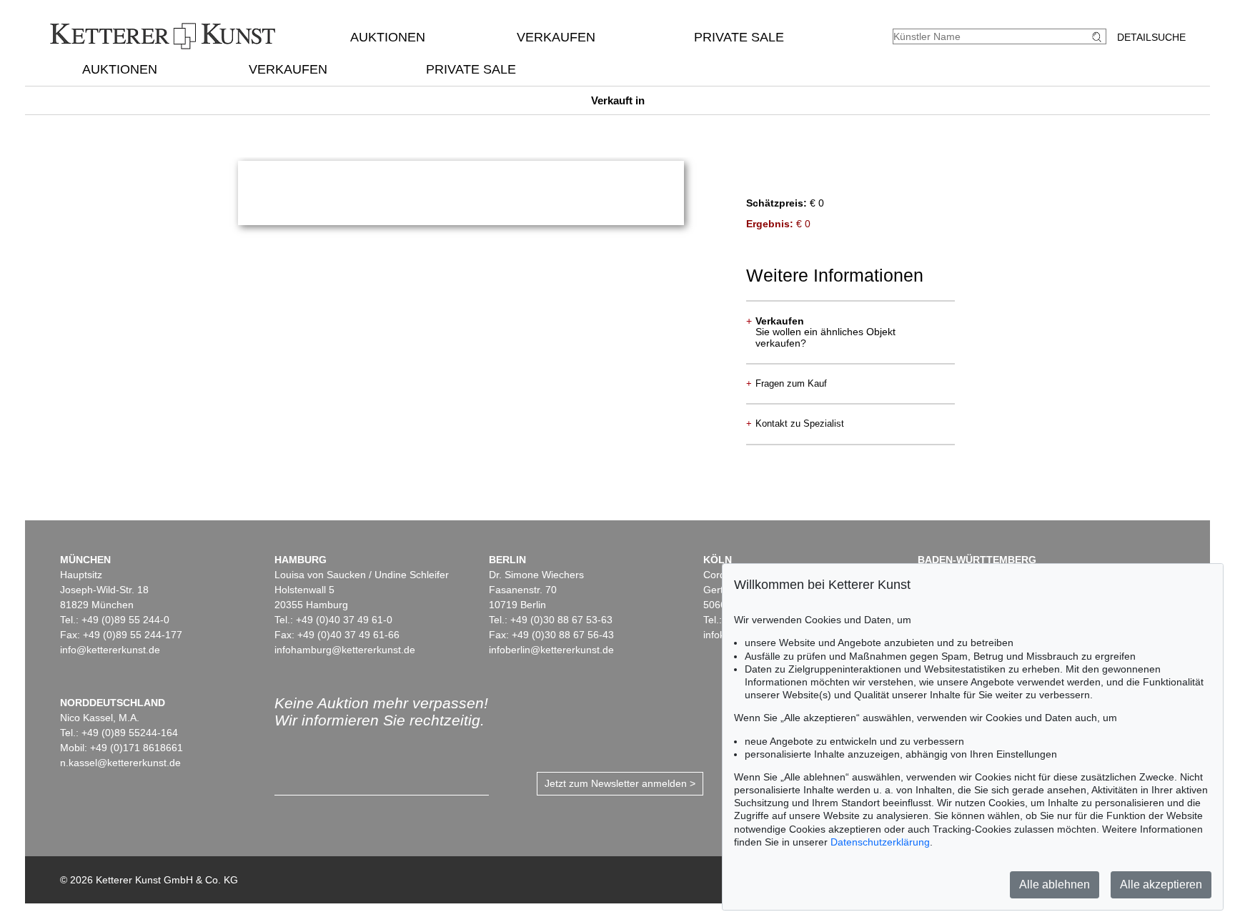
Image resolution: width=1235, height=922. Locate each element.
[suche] (1098, 36)
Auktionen (387, 37)
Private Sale (739, 37)
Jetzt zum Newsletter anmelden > (620, 783)
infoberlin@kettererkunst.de (551, 649)
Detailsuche (1151, 37)
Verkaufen (556, 37)
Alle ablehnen (1054, 884)
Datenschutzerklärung (880, 842)
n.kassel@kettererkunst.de (120, 762)
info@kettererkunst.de (110, 649)
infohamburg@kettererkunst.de (344, 649)
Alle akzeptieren (1161, 884)
